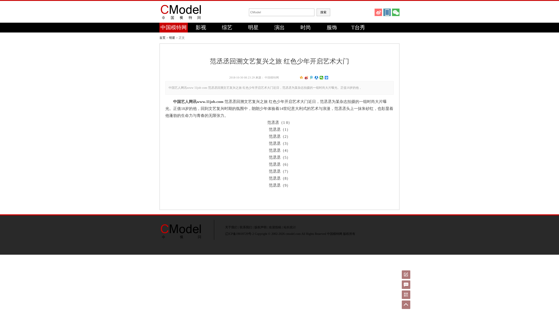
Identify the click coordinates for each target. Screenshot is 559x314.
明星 (253, 27)
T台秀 (358, 27)
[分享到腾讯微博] (311, 77)
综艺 (227, 27)
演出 (279, 27)
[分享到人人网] (316, 77)
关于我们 (231, 227)
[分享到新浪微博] (306, 77)
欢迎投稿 (275, 227)
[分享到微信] (321, 77)
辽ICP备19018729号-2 (239, 234)
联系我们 (246, 227)
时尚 (305, 27)
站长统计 (290, 227)
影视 (201, 27)
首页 (162, 37)
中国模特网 (173, 27)
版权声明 (260, 227)
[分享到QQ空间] (301, 77)
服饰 (332, 27)
